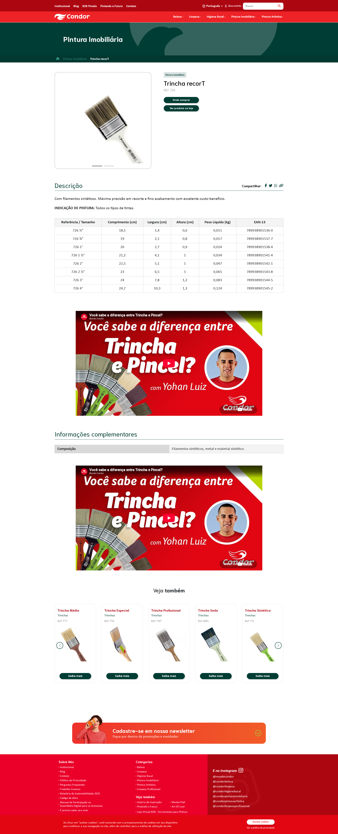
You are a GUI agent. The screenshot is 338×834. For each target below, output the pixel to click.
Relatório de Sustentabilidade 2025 (80, 793)
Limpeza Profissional (148, 789)
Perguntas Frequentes (72, 785)
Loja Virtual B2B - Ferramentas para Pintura (162, 812)
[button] (59, 645)
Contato (131, 6)
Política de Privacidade (73, 780)
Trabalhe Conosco (70, 789)
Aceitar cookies (260, 822)
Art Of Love (178, 806)
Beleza (177, 16)
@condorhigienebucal (227, 791)
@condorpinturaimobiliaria (230, 796)
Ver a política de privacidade (261, 828)
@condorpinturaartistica (228, 801)
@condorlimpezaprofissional (231, 806)
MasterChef (178, 802)
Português (213, 6)
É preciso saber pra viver (74, 810)
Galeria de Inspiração (149, 802)
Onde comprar (181, 100)
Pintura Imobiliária (242, 16)
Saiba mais (75, 676)
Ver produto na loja (181, 108)
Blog (76, 6)
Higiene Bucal (215, 16)
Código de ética (69, 798)
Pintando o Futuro (111, 6)
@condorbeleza (223, 781)
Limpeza (142, 771)
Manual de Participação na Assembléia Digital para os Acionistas (81, 804)
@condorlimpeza (224, 786)
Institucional (62, 6)
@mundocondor (223, 776)
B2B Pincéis (89, 6)
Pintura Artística (272, 16)
